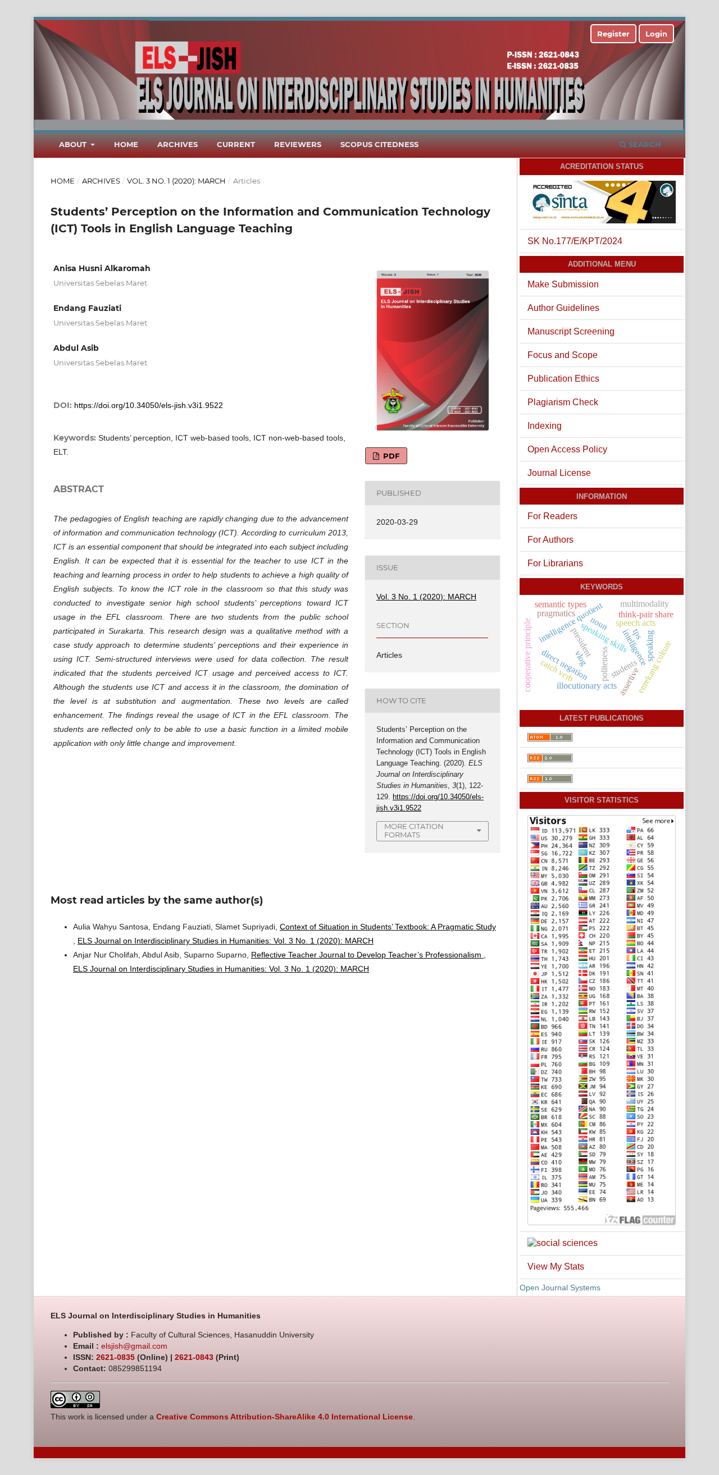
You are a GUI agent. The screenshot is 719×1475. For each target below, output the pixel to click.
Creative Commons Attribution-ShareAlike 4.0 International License (284, 1416)
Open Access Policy (567, 449)
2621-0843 (194, 1357)
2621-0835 (115, 1357)
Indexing (544, 425)
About (74, 144)
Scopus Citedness (379, 144)
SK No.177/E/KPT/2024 (574, 241)
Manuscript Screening (571, 331)
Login (656, 33)
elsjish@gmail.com (134, 1345)
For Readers (552, 516)
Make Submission (563, 284)
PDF (390, 455)
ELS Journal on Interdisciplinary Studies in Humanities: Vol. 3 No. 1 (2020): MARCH (226, 940)
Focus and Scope (562, 355)
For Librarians (555, 563)
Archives (177, 144)
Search (643, 144)
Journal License (559, 473)
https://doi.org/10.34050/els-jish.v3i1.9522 (148, 405)
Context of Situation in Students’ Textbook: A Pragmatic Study (388, 926)
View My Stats (555, 1266)
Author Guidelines (563, 308)
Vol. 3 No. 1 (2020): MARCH (176, 180)
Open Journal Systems (560, 1287)
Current (236, 144)
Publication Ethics (563, 378)
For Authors (550, 539)
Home (126, 144)
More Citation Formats (414, 830)
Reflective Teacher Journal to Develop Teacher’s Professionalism (367, 954)
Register (613, 33)
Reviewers (297, 144)
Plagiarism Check (562, 402)
